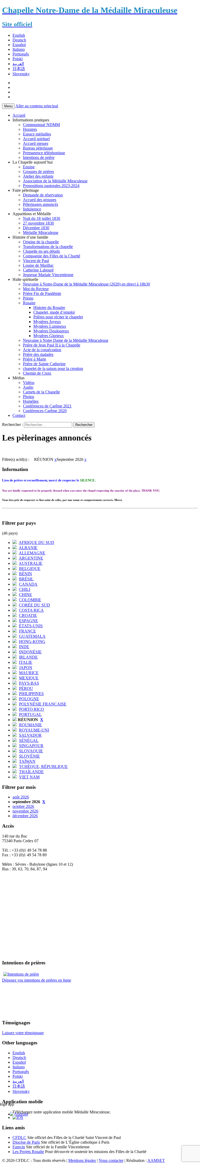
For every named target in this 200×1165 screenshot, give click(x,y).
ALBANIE (28, 548)
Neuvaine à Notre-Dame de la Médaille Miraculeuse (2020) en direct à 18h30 (86, 284)
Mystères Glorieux (48, 335)
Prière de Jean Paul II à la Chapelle (51, 345)
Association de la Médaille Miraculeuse (55, 181)
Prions (28, 298)
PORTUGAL (30, 714)
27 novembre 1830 (38, 223)
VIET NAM (29, 777)
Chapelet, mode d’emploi (54, 312)
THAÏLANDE (31, 772)
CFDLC (19, 1137)
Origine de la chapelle (41, 242)
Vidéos (28, 382)
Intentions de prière (38, 157)
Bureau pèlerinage (38, 148)
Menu (8, 106)
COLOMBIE (30, 600)
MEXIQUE (29, 678)
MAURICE (29, 673)
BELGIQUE (29, 568)
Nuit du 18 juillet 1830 (41, 218)
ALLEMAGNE (32, 553)
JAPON (25, 667)
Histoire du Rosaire (49, 307)
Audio (28, 387)
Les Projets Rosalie (28, 1151)
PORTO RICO (31, 709)
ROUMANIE (30, 725)
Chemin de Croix (37, 373)
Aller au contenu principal (36, 106)
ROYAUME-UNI (34, 730)
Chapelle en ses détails (41, 251)
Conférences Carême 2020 (45, 410)
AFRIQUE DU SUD (36, 542)
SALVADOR (30, 735)
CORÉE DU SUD (34, 605)
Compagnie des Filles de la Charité (51, 256)
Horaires (30, 129)
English (18, 35)
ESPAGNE (28, 620)
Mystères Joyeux (47, 321)
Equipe (29, 167)
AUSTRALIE (30, 563)
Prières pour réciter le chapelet (58, 317)
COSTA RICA (31, 610)
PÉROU (26, 688)
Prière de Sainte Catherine (44, 364)
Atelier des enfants (38, 176)
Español (19, 44)
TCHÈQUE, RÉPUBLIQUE (43, 766)
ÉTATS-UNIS (31, 626)
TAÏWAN (27, 761)
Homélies (31, 401)
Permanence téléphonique (44, 153)
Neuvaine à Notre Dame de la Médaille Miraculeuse (65, 340)
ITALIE (25, 662)
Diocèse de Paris (26, 1142)
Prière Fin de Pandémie (42, 293)
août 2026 (20, 797)
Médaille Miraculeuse (40, 232)
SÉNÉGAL (29, 740)
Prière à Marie (34, 359)
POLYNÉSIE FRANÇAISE (42, 704)
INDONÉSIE (30, 652)
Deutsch (19, 40)
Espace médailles (37, 134)
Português (20, 54)
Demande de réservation (43, 195)
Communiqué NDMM (41, 124)
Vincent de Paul (36, 260)
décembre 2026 (25, 816)
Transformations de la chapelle (48, 246)
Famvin (18, 1147)
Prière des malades (38, 354)
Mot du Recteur (36, 289)
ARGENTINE (31, 558)
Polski (17, 59)
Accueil (18, 115)
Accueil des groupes (39, 199)
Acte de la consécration (42, 350)
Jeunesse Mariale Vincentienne (48, 274)
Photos (28, 396)
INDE (24, 647)
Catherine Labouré (38, 270)
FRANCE (27, 631)
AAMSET (156, 1160)
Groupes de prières (38, 171)
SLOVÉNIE (29, 756)
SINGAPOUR (31, 745)
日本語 (18, 68)
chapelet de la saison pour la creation (53, 368)
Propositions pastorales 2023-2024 (51, 185)
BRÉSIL (26, 579)
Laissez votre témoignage (23, 1033)
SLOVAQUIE (31, 751)
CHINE (25, 594)
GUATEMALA (32, 636)
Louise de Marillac (38, 265)
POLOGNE (29, 699)
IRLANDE (28, 657)
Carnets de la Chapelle (41, 392)
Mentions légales (82, 1160)
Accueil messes (35, 143)
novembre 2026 (25, 811)
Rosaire (29, 303)
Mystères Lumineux (49, 326)
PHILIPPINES (31, 693)
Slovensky (21, 74)
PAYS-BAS (29, 683)
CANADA (28, 584)
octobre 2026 (23, 806)
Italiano (18, 49)
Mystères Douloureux (51, 331)
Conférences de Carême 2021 (47, 406)
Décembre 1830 (36, 228)
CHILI (24, 589)
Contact (18, 415)
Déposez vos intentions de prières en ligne (36, 980)
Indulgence (32, 209)
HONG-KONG (32, 641)
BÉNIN (25, 574)
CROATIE (28, 615)
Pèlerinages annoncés (40, 204)
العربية (18, 63)
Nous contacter (111, 1160)
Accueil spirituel (36, 139)
